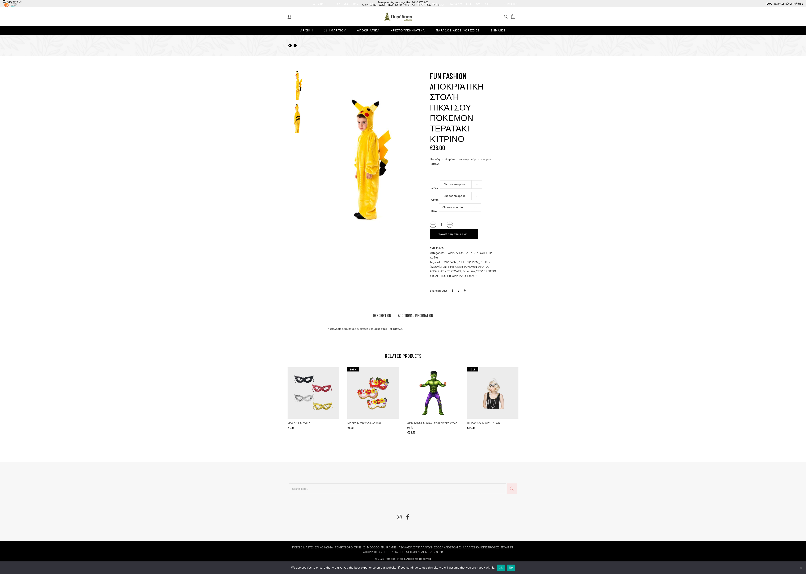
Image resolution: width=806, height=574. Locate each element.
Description (382, 315)
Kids (460, 267)
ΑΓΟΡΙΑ (450, 253)
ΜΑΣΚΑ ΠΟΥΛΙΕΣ (299, 423)
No (511, 567)
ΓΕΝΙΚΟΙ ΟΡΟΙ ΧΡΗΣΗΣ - (351, 547)
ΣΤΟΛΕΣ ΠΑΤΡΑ (486, 271)
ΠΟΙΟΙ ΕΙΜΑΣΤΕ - (303, 547)
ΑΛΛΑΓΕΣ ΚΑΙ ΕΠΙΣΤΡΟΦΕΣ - (482, 547)
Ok (501, 567)
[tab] (382, 316)
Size (434, 211)
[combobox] (461, 184)
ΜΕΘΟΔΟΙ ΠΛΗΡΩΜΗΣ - (383, 547)
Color (434, 200)
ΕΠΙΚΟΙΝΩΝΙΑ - (325, 547)
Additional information (415, 315)
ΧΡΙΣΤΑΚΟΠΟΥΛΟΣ (464, 276)
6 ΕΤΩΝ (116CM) (469, 262)
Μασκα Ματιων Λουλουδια (364, 423)
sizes (434, 188)
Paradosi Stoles (395, 559)
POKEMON (470, 267)
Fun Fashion (448, 267)
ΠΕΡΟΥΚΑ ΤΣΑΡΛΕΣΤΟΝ (483, 423)
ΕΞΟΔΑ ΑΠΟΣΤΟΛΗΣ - (448, 547)
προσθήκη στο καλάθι (454, 234)
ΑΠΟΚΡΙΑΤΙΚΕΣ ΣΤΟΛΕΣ (472, 253)
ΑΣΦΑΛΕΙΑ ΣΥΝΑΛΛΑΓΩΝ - (416, 547)
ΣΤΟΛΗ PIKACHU (440, 276)
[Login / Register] (290, 16)
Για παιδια (469, 271)
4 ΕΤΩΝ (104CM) (447, 262)
